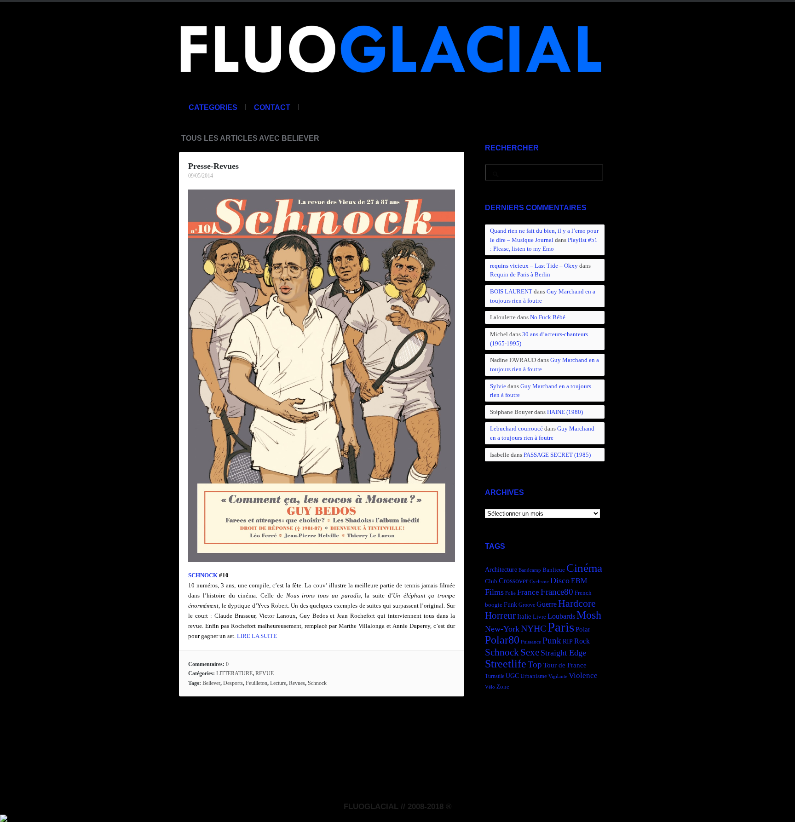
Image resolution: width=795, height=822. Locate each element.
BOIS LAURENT (511, 291)
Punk (551, 640)
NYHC (533, 628)
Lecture (278, 683)
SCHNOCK (203, 575)
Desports (233, 683)
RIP (568, 641)
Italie (524, 616)
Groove (526, 605)
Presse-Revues (213, 166)
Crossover (513, 581)
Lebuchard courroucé (516, 428)
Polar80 (502, 639)
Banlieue (553, 570)
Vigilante (557, 676)
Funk (510, 604)
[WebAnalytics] (3, 817)
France (528, 592)
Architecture (501, 569)
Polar (583, 629)
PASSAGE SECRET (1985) (557, 454)
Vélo (490, 687)
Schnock (317, 683)
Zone (502, 687)
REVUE (264, 673)
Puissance (531, 641)
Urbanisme (533, 676)
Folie (510, 593)
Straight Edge (563, 652)
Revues (297, 683)
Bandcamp (529, 570)
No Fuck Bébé (547, 317)
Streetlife (505, 664)
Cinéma (584, 568)
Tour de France (565, 665)
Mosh (588, 615)
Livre (539, 617)
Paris (560, 627)
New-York (502, 628)
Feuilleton (256, 683)
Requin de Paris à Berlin (520, 274)
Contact (272, 107)
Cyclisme (539, 581)
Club (491, 581)
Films (494, 592)
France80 (557, 592)
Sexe (529, 652)
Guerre (546, 604)
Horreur (500, 615)
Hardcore (577, 603)
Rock (582, 641)
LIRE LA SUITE (257, 635)
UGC (512, 675)
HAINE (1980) (565, 411)
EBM (579, 581)
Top (535, 664)
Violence (583, 675)
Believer (211, 683)
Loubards (561, 616)
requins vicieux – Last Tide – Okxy (534, 265)
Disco (560, 580)
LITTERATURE (234, 673)
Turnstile (494, 676)
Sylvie (498, 386)
